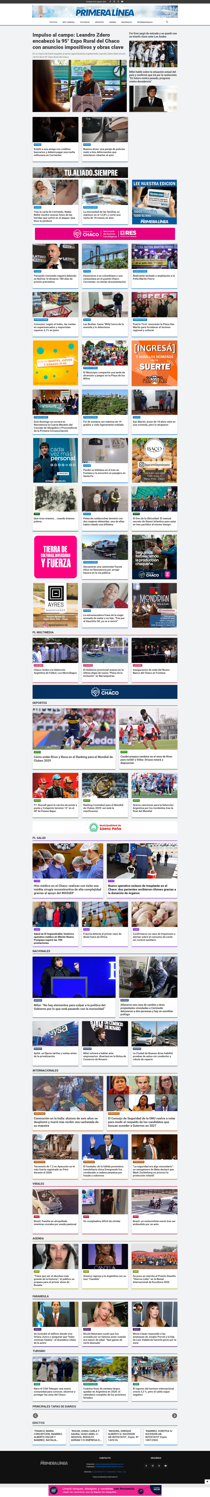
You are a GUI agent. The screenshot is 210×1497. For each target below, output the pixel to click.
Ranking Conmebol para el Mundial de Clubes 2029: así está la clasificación (103, 808)
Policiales (85, 22)
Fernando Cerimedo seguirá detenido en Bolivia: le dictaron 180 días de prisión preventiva (55, 278)
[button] (167, 22)
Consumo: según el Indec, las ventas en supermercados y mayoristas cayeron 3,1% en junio (55, 327)
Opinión (36, 514)
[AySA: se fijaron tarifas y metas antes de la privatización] (55, 1033)
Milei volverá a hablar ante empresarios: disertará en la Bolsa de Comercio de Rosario (104, 1056)
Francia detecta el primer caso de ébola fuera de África (102, 935)
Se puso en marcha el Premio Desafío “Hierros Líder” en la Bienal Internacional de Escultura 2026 (154, 1279)
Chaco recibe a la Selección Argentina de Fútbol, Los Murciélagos (55, 671)
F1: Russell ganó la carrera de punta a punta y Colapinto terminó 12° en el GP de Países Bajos (55, 808)
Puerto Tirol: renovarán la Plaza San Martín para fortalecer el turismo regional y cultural (153, 327)
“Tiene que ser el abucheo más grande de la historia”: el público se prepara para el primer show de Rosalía (54, 1281)
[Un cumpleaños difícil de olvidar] (105, 1201)
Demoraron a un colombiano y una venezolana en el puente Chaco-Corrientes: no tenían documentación (104, 278)
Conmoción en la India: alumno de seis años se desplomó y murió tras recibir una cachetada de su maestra (66, 1122)
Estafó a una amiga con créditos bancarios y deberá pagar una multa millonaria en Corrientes (54, 152)
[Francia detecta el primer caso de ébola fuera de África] (105, 914)
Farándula (37, 1329)
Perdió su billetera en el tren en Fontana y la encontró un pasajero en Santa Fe (104, 473)
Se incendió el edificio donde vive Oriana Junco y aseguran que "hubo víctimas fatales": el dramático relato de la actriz (55, 1338)
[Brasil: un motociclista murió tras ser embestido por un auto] (154, 1201)
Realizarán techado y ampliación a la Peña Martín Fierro (154, 277)
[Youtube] (122, 1)
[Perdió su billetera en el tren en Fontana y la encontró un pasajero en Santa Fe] (105, 450)
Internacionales (145, 22)
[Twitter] (118, 1)
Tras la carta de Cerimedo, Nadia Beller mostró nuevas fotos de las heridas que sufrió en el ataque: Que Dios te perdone (54, 216)
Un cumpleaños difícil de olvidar (101, 1221)
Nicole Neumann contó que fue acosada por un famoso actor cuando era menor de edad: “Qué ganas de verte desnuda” (104, 1338)
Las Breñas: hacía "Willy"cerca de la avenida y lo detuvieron (103, 326)
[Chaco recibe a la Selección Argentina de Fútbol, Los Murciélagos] (55, 650)
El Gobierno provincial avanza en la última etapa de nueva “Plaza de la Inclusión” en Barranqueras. (103, 672)
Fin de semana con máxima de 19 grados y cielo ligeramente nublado (103, 423)
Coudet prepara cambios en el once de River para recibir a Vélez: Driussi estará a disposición (146, 760)
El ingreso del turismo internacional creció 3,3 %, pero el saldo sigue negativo (153, 1391)
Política (53, 22)
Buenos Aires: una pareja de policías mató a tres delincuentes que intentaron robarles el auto (104, 152)
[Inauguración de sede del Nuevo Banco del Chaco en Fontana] (154, 650)
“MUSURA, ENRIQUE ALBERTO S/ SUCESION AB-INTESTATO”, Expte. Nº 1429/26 (123, 1436)
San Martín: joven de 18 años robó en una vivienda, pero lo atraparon (154, 423)
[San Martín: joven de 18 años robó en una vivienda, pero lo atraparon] (154, 402)
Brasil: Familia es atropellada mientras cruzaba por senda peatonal (55, 1223)
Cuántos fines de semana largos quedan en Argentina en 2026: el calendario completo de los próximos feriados (104, 1393)
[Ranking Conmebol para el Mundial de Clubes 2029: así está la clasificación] (105, 785)
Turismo (36, 1384)
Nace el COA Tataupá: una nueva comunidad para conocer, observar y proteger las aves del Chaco (54, 1391)
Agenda (112, 22)
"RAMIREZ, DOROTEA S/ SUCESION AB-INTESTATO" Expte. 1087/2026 (159, 1436)
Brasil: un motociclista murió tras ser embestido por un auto (154, 1223)
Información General (90, 207)
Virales (36, 1216)
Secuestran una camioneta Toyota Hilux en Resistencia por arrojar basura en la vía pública (102, 569)
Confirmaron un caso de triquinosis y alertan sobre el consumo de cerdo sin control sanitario (154, 936)
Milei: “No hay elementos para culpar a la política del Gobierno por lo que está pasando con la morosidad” (69, 1007)
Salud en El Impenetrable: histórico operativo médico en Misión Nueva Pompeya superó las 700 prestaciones (54, 938)
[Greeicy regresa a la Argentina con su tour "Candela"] (105, 1256)
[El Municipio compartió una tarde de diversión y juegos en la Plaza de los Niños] (105, 353)
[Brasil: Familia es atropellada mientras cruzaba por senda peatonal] (55, 1201)
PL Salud (36, 881)
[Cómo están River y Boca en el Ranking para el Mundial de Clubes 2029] (74, 729)
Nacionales (126, 22)
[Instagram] (114, 1)
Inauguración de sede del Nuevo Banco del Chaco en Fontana (151, 671)
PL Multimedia (38, 665)
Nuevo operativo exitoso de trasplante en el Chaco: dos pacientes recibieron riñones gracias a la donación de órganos (142, 889)
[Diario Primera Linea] (105, 11)
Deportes (99, 22)
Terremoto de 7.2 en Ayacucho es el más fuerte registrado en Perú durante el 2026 (54, 1169)
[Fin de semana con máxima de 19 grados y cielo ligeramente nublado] (105, 402)
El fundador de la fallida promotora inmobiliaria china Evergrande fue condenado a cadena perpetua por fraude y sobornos (103, 1171)
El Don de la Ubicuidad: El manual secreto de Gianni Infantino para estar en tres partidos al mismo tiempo (154, 521)
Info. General (69, 22)
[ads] (80, 172)
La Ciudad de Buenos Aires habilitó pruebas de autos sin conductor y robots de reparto (153, 1056)
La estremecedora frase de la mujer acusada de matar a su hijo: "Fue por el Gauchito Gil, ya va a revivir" (104, 618)
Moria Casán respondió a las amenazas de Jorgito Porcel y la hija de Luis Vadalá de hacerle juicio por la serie (154, 1338)
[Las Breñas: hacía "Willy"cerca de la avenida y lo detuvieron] (105, 304)
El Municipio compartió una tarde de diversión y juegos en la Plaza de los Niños (104, 375)
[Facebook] (110, 1)
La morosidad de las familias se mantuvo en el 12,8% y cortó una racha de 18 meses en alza (102, 214)
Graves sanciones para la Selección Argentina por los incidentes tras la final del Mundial (153, 808)
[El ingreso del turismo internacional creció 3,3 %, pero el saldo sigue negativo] (154, 1369)
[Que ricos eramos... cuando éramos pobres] (55, 499)
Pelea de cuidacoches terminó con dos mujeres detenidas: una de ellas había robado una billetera (103, 521)
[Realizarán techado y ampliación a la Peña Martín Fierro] (154, 256)
